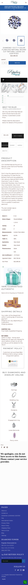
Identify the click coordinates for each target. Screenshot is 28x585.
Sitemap (3, 535)
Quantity (3, 59)
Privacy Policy (5, 523)
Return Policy (5, 525)
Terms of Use (5, 530)
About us (4, 510)
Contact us (4, 513)
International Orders (7, 520)
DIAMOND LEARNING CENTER (10, 515)
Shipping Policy (5, 528)
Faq (2, 518)
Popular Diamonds (9, 574)
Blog (2, 533)
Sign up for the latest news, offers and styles (11, 557)
